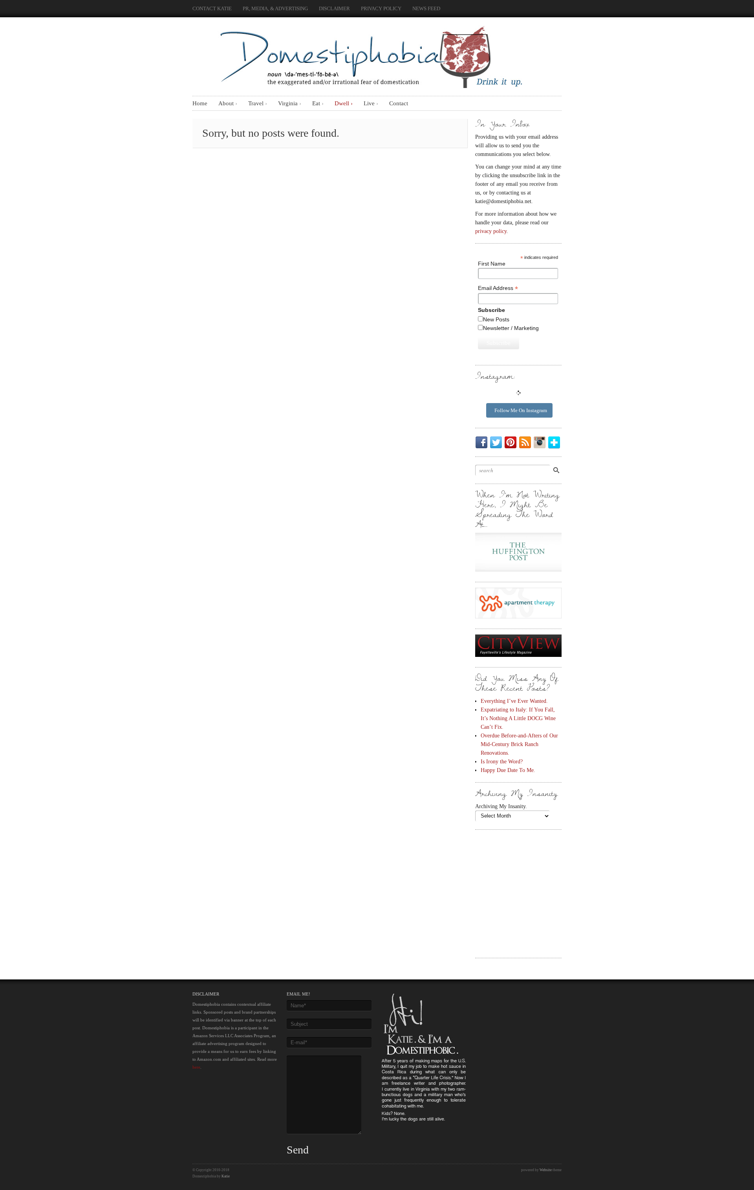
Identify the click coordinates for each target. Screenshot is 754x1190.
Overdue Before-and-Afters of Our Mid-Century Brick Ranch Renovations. (519, 744)
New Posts (496, 319)
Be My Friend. (483, 442)
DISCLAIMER (334, 8)
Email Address (498, 288)
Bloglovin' (556, 442)
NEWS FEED (426, 8)
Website (546, 1170)
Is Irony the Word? (502, 761)
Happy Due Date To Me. (508, 770)
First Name (491, 263)
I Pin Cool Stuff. (512, 442)
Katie (225, 1176)
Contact (398, 103)
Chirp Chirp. (497, 442)
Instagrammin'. (541, 442)
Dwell (342, 103)
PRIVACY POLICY (381, 8)
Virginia (288, 103)
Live (369, 103)
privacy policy (491, 231)
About (226, 103)
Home (199, 103)
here (196, 1067)
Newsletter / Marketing (511, 328)
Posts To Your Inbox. (526, 442)
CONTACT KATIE (212, 8)
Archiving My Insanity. (501, 806)
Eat (316, 103)
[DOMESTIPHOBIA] (369, 55)
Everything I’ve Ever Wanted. (514, 701)
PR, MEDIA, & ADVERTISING (275, 8)
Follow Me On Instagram (520, 410)
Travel (256, 103)
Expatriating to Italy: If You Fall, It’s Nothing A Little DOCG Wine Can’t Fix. (518, 718)
